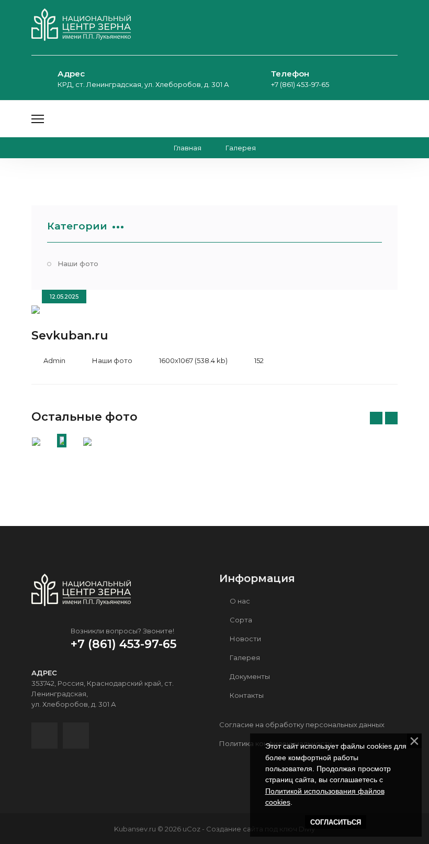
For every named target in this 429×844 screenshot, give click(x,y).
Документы (249, 676)
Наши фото (78, 263)
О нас (239, 601)
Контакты (246, 695)
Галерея (244, 657)
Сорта (240, 620)
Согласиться (335, 822)
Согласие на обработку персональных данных (302, 724)
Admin (54, 360)
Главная (187, 148)
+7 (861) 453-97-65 (300, 84)
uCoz (191, 829)
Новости (244, 638)
